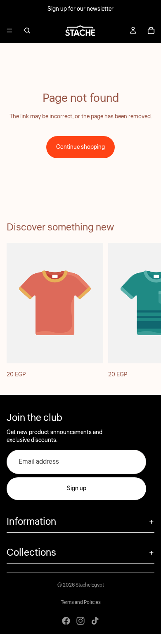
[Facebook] (66, 621)
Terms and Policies (81, 602)
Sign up (76, 488)
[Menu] (9, 30)
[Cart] (151, 30)
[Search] (27, 30)
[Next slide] (145, 312)
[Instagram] (80, 621)
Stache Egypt (90, 585)
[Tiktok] (95, 621)
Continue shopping (80, 147)
